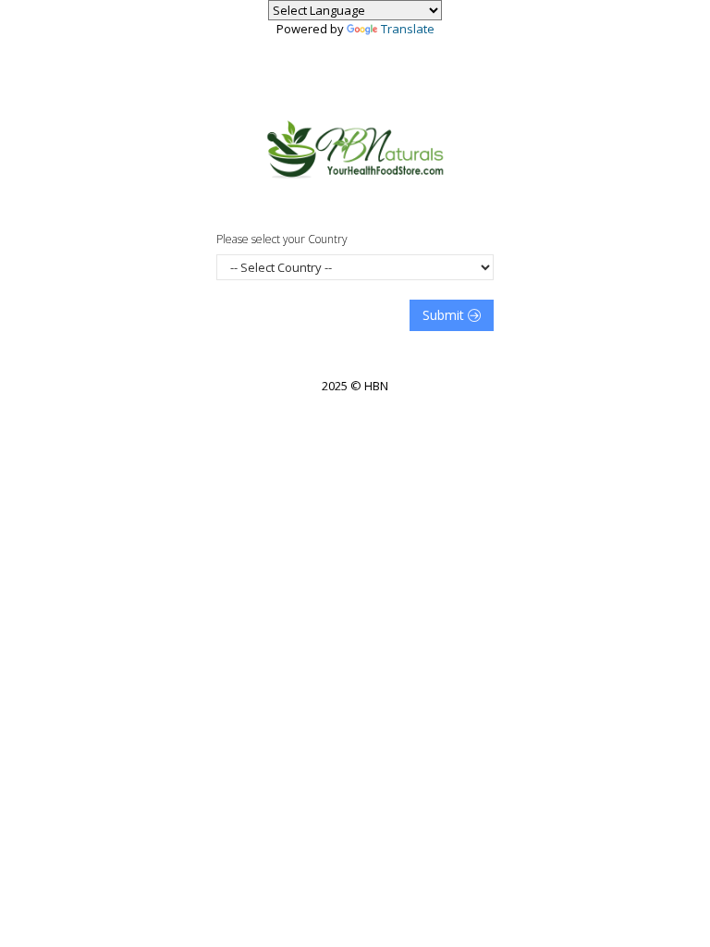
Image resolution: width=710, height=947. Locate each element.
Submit (445, 315)
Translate (408, 28)
